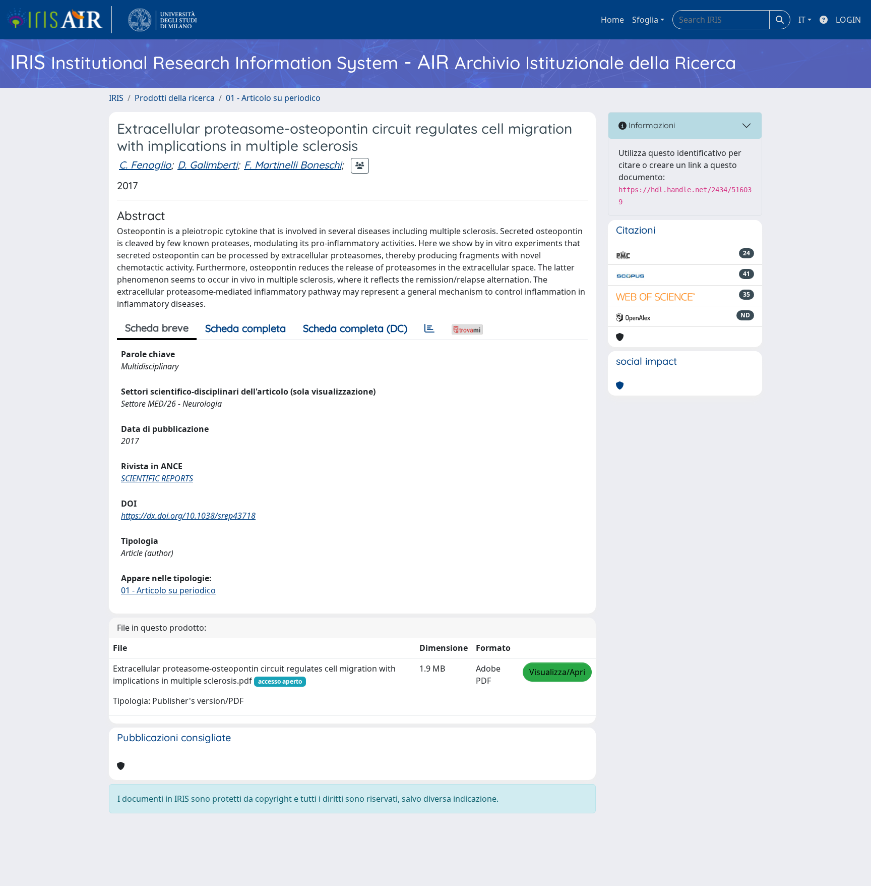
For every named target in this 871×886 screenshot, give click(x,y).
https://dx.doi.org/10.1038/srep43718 (188, 515)
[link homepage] (59, 19)
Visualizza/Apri (557, 672)
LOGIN (848, 19)
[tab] (429, 328)
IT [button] (801, 19)
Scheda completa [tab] (245, 328)
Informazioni (651, 125)
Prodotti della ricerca (175, 97)
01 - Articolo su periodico (273, 97)
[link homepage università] (162, 19)
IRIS (116, 97)
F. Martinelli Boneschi (292, 164)
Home (612, 19)
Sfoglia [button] (645, 19)
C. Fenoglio (145, 164)
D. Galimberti (207, 164)
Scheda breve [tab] (157, 327)
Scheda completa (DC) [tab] (355, 328)
